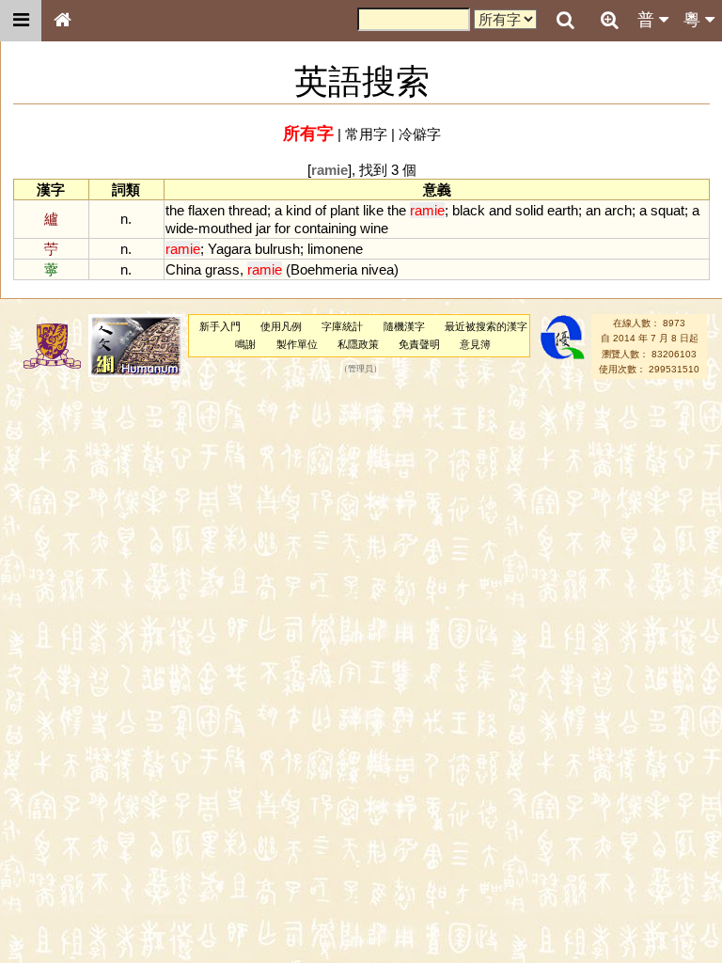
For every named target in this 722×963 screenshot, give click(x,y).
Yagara (229, 249)
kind (298, 210)
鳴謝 (245, 344)
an (593, 210)
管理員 (360, 369)
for (282, 228)
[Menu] (20, 20)
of (320, 210)
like (373, 210)
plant (344, 210)
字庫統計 (342, 326)
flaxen (206, 210)
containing (325, 228)
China (183, 269)
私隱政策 (358, 344)
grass (222, 269)
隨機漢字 (404, 326)
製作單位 (297, 344)
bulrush (277, 249)
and (500, 210)
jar (263, 228)
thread (247, 210)
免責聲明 (419, 344)
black (468, 210)
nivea (377, 269)
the (174, 210)
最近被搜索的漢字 (486, 326)
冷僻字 (420, 134)
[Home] (62, 20)
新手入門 (220, 326)
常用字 (366, 134)
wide (179, 228)
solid (529, 210)
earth (562, 210)
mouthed (225, 228)
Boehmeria (323, 269)
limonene (335, 249)
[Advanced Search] (609, 19)
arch (618, 210)
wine (374, 228)
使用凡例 (281, 326)
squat (667, 210)
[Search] (565, 20)
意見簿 (475, 344)
